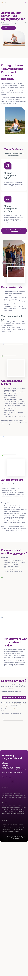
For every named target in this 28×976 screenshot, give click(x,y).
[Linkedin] (3, 777)
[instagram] (10, 777)
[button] (25, 2)
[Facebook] (6, 777)
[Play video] (15, 275)
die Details (15, 709)
